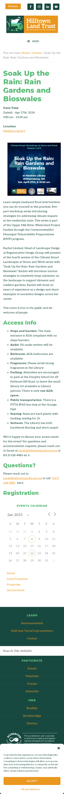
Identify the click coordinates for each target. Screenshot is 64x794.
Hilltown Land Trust (32, 25)
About (11, 573)
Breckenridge (32, 716)
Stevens (32, 723)
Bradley (32, 708)
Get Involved (15, 590)
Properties (14, 584)
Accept (32, 781)
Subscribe (32, 691)
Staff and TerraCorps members (32, 631)
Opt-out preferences (30, 789)
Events (32, 668)
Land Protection (17, 579)
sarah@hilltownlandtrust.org (37, 450)
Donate (13, 6)
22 (32, 553)
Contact (32, 638)
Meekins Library (14, 131)
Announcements (32, 623)
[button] (58, 748)
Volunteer (32, 676)
